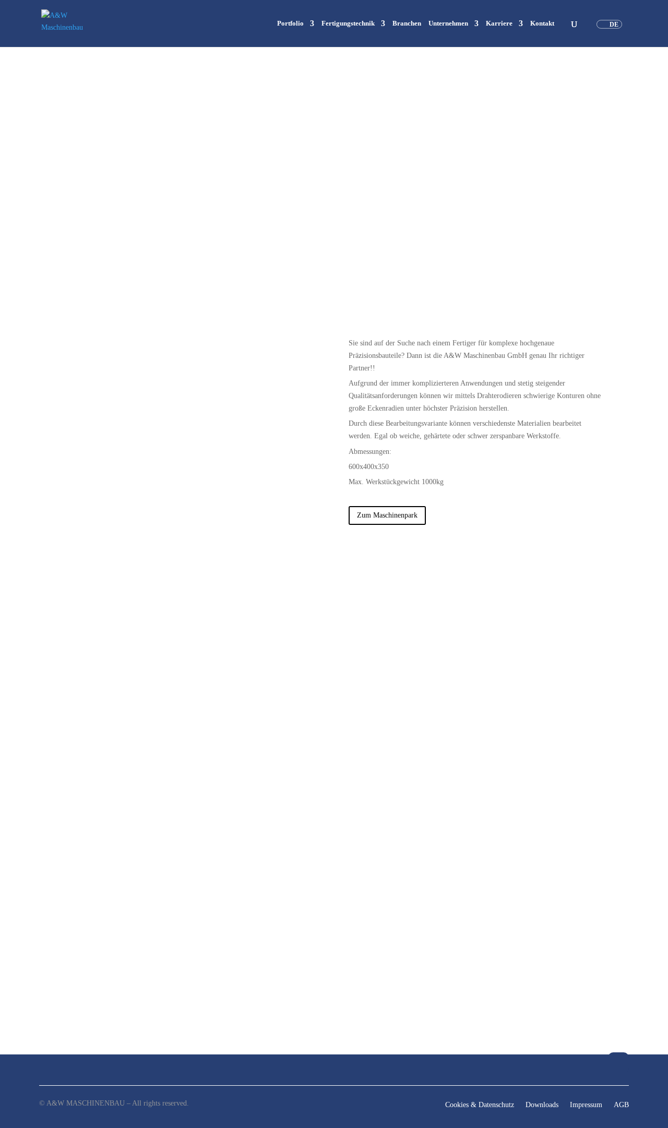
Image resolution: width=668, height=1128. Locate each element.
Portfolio (290, 23)
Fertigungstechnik (348, 23)
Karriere (499, 23)
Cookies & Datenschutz (479, 1105)
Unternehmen (448, 23)
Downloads (542, 1105)
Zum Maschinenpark (387, 515)
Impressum (586, 1105)
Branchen (406, 23)
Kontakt (542, 23)
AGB (621, 1105)
